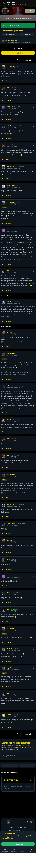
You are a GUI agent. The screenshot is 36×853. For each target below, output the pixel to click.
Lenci (8, 559)
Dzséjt (8, 87)
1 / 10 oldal (16, 60)
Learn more (3, 3)
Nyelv (11, 827)
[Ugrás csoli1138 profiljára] (3, 333)
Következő (28, 60)
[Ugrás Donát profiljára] (3, 145)
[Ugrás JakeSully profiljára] (3, 649)
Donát (8, 145)
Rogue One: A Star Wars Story (20, 42)
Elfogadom (19, 844)
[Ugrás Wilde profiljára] (3, 593)
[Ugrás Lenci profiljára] (3, 560)
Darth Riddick (10, 107)
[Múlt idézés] (2, 81)
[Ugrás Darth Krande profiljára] (3, 186)
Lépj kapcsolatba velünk (14, 830)
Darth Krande (10, 185)
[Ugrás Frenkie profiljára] (3, 302)
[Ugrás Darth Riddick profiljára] (3, 107)
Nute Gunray (10, 126)
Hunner (8, 715)
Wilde (8, 592)
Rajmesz (9, 230)
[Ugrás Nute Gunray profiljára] (3, 126)
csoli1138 (9, 332)
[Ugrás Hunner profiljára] (3, 715)
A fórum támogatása (12, 25)
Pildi (7, 271)
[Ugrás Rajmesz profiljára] (3, 230)
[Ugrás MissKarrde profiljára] (3, 167)
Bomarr (8, 419)
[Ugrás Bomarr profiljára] (3, 420)
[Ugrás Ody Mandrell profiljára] (3, 41)
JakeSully (9, 649)
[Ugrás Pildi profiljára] (3, 271)
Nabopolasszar (11, 386)
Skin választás (21, 827)
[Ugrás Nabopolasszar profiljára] (3, 386)
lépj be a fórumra (27, 747)
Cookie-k (26, 830)
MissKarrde (10, 166)
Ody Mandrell (12, 40)
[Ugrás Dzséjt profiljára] (3, 88)
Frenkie (8, 301)
